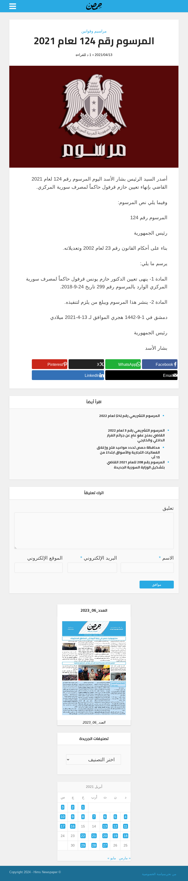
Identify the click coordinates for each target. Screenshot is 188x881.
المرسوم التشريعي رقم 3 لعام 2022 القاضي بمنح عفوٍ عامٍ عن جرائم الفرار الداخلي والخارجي (136, 435)
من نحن (171, 874)
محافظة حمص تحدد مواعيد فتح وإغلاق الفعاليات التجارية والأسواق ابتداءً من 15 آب (128, 452)
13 (105, 826)
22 (83, 836)
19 (115, 836)
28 (94, 845)
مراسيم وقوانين (94, 31)
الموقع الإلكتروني (45, 558)
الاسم (166, 558)
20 (105, 836)
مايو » (111, 858)
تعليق (168, 508)
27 (105, 845)
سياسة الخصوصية (154, 874)
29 (83, 845)
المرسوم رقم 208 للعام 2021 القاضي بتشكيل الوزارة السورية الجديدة (136, 464)
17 (63, 826)
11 (125, 826)
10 (63, 817)
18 (126, 836)
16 (73, 826)
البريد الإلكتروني (98, 558)
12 (115, 826)
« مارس (125, 858)
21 (94, 836)
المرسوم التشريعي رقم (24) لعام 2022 (129, 416)
